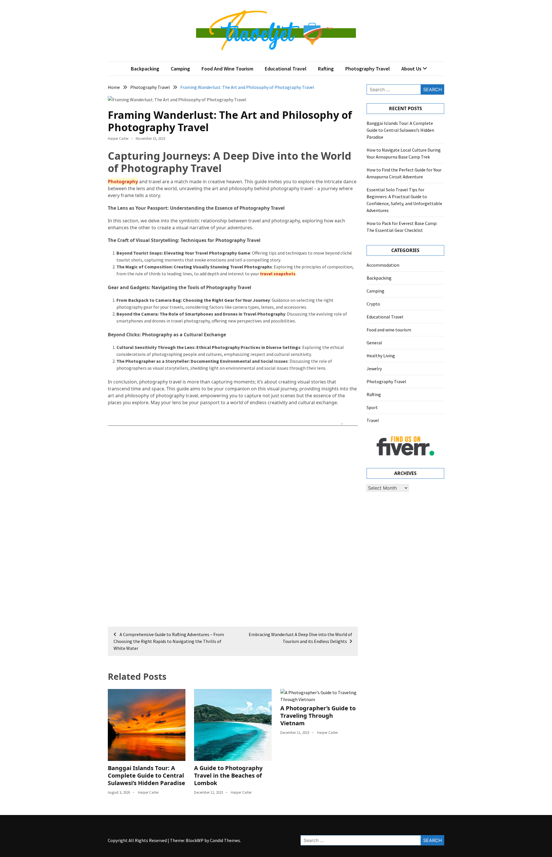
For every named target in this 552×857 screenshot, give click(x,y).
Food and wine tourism (227, 68)
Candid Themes (225, 840)
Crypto (373, 304)
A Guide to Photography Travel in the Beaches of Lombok (228, 775)
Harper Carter (118, 138)
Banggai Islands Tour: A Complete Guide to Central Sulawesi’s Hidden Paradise (146, 775)
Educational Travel (285, 68)
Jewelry (374, 368)
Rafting (326, 68)
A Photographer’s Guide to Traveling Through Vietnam (318, 715)
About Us (411, 68)
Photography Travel (367, 68)
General (374, 343)
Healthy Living (381, 355)
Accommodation (383, 265)
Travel (373, 420)
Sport (372, 407)
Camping (180, 68)
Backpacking (145, 68)
